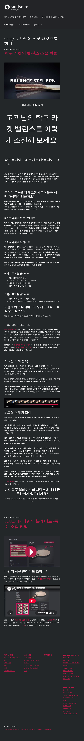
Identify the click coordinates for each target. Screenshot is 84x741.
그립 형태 (25, 620)
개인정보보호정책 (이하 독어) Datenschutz (19, 729)
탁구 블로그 (48, 655)
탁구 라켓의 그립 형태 (32, 665)
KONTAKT (66, 690)
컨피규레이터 (9, 481)
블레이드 (7, 663)
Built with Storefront (43, 729)
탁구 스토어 (34, 17)
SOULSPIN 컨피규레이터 (44, 579)
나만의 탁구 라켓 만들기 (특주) (15, 17)
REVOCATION (68, 673)
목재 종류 (18, 620)
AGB (64, 700)
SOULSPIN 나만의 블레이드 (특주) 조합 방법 (31, 523)
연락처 (36, 25)
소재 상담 (50, 620)
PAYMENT (66, 679)
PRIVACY (66, 665)
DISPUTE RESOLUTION (71, 663)
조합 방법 (27, 658)
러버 (6, 665)
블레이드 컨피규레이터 (22, 345)
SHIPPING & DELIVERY (71, 676)
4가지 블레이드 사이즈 (24, 347)
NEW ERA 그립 (9, 25)
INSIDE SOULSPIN (24, 25)
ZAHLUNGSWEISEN (70, 714)
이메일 (22, 625)
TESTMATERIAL (9, 671)
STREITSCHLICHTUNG (71, 695)
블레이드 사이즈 (10, 329)
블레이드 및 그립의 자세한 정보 (53, 17)
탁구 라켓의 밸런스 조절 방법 (31, 53)
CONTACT (66, 658)
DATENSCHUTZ (68, 698)
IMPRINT (66, 660)
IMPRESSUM (67, 693)
